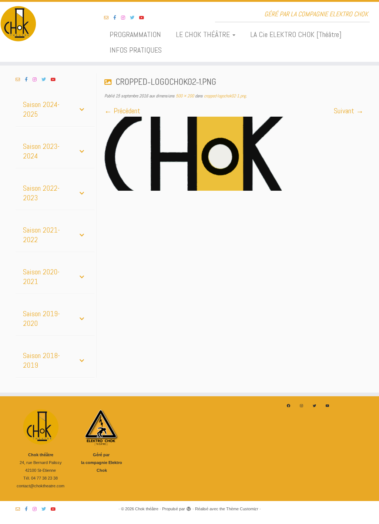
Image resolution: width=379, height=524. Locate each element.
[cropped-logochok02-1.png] (233, 154)
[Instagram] (301, 406)
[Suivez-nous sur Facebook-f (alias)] (117, 18)
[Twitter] (314, 406)
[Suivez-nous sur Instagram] (125, 18)
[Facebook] (288, 406)
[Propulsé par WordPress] (188, 507)
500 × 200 (184, 96)
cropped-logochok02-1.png (224, 96)
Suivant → (348, 111)
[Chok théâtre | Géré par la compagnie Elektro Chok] (44, 24)
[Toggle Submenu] (82, 109)
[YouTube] (327, 406)
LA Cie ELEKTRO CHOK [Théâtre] (296, 34)
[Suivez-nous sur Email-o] (108, 18)
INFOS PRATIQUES (136, 50)
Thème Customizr (242, 509)
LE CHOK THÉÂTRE (204, 34)
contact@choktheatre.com (40, 486)
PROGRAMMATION (135, 34)
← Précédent (122, 111)
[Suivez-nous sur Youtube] (144, 18)
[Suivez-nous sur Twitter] (134, 18)
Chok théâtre (146, 509)
